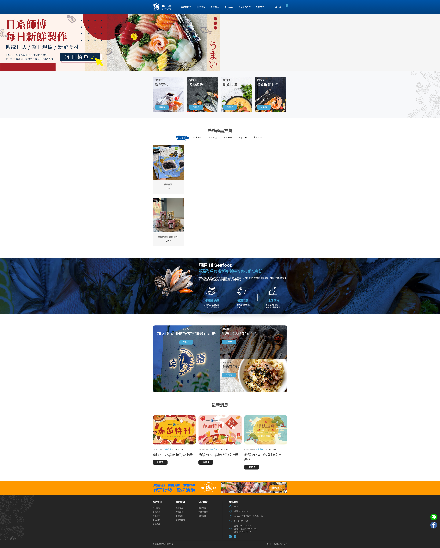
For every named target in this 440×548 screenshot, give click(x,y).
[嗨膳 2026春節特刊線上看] (174, 429)
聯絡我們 (260, 7)
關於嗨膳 (201, 7)
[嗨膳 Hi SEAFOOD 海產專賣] (162, 7)
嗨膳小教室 (243, 7)
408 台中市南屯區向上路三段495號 (248, 516)
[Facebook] (236, 536)
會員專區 (179, 508)
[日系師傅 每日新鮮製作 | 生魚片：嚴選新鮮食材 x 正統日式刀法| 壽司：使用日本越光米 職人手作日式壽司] (110, 42)
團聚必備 (156, 520)
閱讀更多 (160, 462)
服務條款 (179, 516)
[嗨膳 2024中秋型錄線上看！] (265, 429)
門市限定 (156, 508)
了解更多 (229, 342)
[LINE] (231, 536)
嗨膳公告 (167, 449)
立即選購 (162, 107)
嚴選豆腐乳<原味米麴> (168, 237)
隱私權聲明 (180, 520)
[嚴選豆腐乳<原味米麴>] (168, 215)
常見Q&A (228, 7)
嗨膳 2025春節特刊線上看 (218, 455)
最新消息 (214, 7)
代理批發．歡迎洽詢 (174, 490)
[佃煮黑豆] (168, 162)
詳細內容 (186, 342)
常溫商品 (156, 524)
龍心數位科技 (281, 544)
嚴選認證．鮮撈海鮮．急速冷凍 (174, 485)
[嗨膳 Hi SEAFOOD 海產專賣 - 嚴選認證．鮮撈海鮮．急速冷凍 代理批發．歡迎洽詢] (208, 488)
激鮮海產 (156, 512)
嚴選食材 (185, 7)
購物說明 (179, 512)
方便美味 (156, 516)
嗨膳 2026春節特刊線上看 (173, 455)
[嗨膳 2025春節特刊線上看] (220, 429)
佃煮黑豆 (168, 184)
